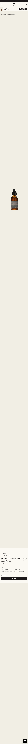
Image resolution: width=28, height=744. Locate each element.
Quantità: (3, 575)
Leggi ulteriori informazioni (6, 563)
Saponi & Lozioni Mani (8, 14)
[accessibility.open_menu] (7, 4)
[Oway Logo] (14, 4)
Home (2, 14)
